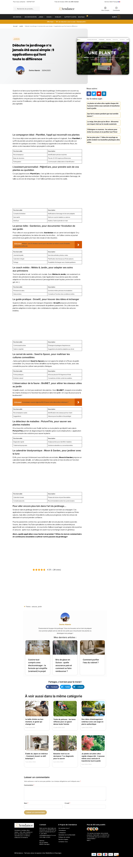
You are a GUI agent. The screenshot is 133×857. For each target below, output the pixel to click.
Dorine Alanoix (65, 624)
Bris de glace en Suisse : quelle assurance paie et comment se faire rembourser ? (63, 665)
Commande (116, 10)
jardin (40, 606)
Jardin (21, 26)
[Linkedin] (104, 93)
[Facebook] (89, 93)
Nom (26, 803)
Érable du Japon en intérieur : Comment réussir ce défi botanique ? (36, 756)
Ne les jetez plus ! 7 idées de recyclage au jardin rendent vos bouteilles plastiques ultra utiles (103, 139)
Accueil (15, 26)
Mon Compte (105, 10)
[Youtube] (99, 93)
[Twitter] (94, 93)
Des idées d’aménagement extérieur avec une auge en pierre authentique (92, 721)
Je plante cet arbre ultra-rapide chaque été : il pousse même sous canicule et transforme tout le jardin (103, 105)
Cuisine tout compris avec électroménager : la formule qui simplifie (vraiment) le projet (37, 665)
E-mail (67, 803)
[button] (116, 17)
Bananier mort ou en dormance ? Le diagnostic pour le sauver (63, 756)
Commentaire (29, 785)
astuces (34, 606)
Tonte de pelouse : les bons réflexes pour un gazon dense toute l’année (64, 721)
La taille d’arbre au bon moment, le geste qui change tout (34, 721)
